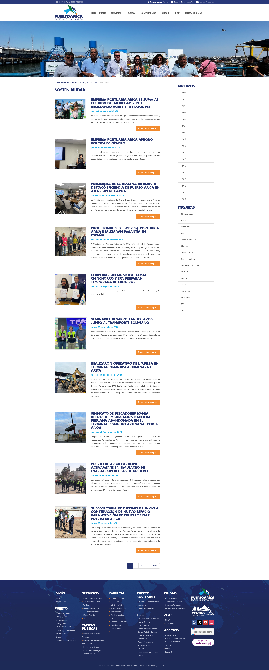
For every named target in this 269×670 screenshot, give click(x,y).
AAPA (183, 220)
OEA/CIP (141, 649)
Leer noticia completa (148, 128)
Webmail (169, 645)
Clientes (184, 246)
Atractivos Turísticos (173, 602)
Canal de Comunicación (175, 639)
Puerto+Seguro (144, 622)
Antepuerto (185, 227)
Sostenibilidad (148, 12)
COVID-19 (185, 272)
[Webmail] (57, 2)
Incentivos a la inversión (175, 608)
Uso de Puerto (171, 635)
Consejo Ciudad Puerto (190, 265)
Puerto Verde (143, 625)
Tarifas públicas (193, 12)
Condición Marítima (91, 612)
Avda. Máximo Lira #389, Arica (138, 666)
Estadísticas (116, 625)
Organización (116, 602)
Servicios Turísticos (173, 605)
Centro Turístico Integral (147, 632)
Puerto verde (186, 291)
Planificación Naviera (91, 608)
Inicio (93, 12)
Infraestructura (62, 620)
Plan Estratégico (117, 615)
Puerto (102, 12)
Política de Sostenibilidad (148, 602)
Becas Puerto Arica (189, 240)
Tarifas (86, 605)
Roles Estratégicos (118, 608)
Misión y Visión (117, 605)
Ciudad (165, 12)
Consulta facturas (172, 642)
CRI (112, 618)
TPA (182, 304)
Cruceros (185, 278)
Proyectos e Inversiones (66, 627)
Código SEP (143, 605)
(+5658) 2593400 (75, 2)
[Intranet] (62, 2)
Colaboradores (187, 252)
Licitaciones (116, 628)
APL (182, 233)
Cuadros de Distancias (65, 630)
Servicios (116, 12)
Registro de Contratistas (66, 640)
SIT (84, 618)
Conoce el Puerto (63, 613)
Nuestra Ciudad (171, 598)
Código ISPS (61, 623)
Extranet (168, 652)
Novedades (92, 83)
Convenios (142, 639)
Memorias (115, 632)
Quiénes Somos (117, 598)
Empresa (131, 12)
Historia (59, 617)
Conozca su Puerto (189, 259)
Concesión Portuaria (119, 622)
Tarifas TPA (87, 654)
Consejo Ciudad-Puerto (147, 629)
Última (154, 566)
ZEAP (176, 12)
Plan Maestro (116, 612)
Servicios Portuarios (91, 602)
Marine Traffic (89, 615)
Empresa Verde (144, 645)
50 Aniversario (187, 214)
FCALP (184, 285)
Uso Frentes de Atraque (93, 598)
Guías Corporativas (146, 608)
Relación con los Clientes (148, 619)
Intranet (168, 648)
